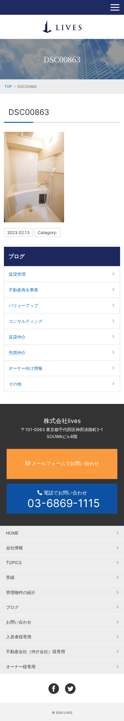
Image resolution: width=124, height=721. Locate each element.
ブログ (16, 256)
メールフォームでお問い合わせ (64, 463)
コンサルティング (25, 321)
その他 (15, 383)
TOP (8, 86)
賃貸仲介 (17, 336)
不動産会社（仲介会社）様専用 (35, 651)
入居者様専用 (18, 636)
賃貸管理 (17, 274)
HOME (12, 532)
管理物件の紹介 (21, 592)
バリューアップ (23, 305)
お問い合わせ (18, 621)
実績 (10, 577)
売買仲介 (17, 352)
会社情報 (14, 547)
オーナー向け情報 (25, 368)
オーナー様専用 (21, 666)
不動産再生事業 (23, 289)
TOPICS (14, 562)
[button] (114, 7)
